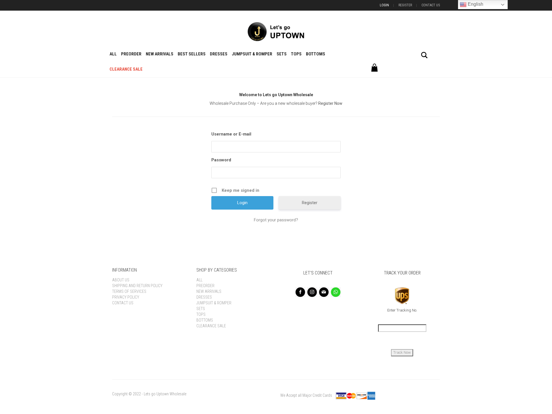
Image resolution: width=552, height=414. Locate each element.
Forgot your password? (276, 220)
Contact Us (430, 5)
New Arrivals (159, 54)
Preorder (131, 54)
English (475, 4)
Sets (282, 54)
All (113, 54)
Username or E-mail (231, 134)
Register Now (330, 103)
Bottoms (315, 54)
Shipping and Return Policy (137, 285)
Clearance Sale (126, 69)
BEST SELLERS (192, 54)
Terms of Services (129, 291)
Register (405, 5)
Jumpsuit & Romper (252, 54)
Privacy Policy (125, 297)
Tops (296, 54)
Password (221, 159)
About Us (120, 280)
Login (384, 5)
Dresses (218, 54)
